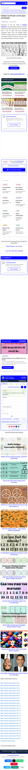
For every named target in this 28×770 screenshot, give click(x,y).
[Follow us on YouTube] (11, 426)
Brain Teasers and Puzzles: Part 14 (11, 716)
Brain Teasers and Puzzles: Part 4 (10, 690)
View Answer (14, 68)
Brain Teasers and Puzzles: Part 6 (10, 695)
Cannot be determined (7, 406)
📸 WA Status (15, 767)
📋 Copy (22, 767)
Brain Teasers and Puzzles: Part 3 (10, 688)
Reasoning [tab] (4, 383)
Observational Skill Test (17, 74)
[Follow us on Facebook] (18, 426)
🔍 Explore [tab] (23, 383)
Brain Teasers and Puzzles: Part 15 (11, 718)
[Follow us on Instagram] (14, 426)
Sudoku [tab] (10, 383)
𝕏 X (14, 760)
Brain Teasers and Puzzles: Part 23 (11, 738)
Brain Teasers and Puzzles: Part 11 (11, 708)
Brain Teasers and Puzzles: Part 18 (11, 726)
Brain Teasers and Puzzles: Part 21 (11, 733)
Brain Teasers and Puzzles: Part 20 (11, 731)
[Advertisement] (14, 143)
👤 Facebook (8, 760)
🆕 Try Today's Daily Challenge (14, 169)
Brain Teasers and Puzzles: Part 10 (11, 705)
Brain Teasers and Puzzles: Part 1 (10, 683)
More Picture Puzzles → (14, 165)
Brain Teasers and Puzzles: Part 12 (11, 710)
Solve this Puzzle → (7, 367)
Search (24, 7)
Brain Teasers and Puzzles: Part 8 (10, 700)
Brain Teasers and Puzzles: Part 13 (11, 713)
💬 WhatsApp (20, 760)
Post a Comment (14, 124)
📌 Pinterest (14, 763)
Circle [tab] (17, 383)
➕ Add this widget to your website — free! (10, 421)
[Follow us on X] (16, 426)
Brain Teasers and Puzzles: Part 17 (11, 723)
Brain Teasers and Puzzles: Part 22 (11, 736)
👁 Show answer (6, 413)
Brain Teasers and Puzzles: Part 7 (10, 698)
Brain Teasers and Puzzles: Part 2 (10, 685)
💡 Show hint (4, 397)
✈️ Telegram (7, 767)
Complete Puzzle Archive (8, 741)
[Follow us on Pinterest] (9, 426)
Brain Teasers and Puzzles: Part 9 (10, 703)
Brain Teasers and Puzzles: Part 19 (11, 728)
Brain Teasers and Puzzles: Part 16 (11, 721)
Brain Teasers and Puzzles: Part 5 (10, 693)
